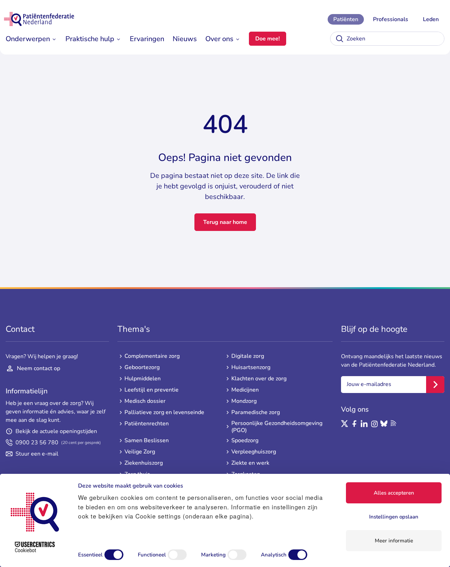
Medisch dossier (145, 401)
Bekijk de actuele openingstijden (56, 431)
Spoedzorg (244, 440)
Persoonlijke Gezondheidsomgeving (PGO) (276, 427)
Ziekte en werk (250, 462)
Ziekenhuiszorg (143, 462)
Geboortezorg (142, 367)
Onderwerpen (28, 39)
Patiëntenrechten (146, 423)
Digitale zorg (247, 356)
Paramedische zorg (255, 412)
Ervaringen (147, 39)
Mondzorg (244, 401)
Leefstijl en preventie (151, 389)
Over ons (219, 39)
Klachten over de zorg (259, 378)
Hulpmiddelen (142, 378)
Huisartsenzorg (250, 367)
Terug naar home (225, 222)
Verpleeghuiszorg (253, 451)
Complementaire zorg (152, 356)
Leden (431, 19)
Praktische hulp (89, 39)
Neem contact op (38, 368)
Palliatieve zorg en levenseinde (164, 412)
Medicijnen (245, 389)
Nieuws (185, 39)
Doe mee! (267, 39)
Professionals (390, 19)
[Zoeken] (339, 38)
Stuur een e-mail (36, 453)
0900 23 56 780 (58, 442)
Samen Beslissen (146, 440)
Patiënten (345, 19)
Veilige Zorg (139, 451)
